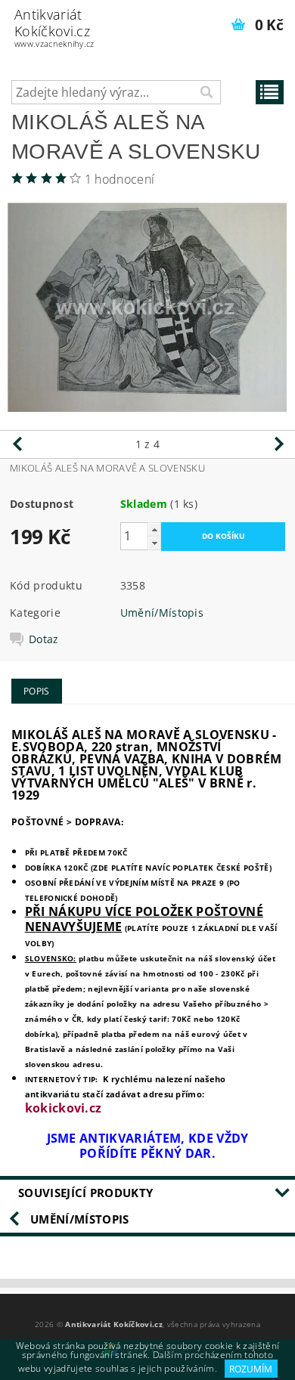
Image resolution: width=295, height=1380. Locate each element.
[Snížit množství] (154, 543)
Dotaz (44, 639)
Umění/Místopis (161, 612)
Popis (36, 691)
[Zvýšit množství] (154, 529)
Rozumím (250, 1369)
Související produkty (85, 1192)
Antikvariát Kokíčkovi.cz (54, 27)
